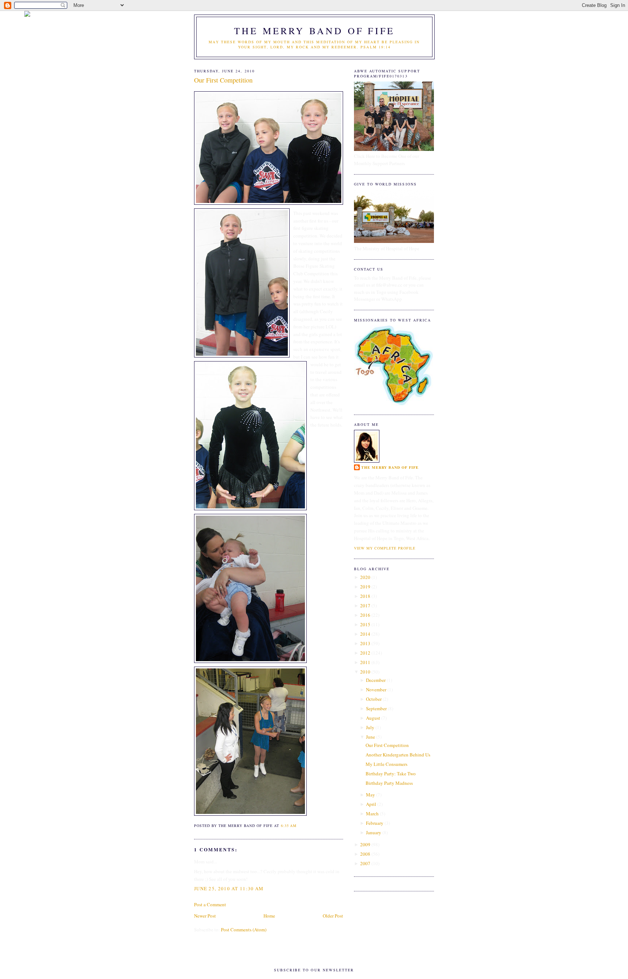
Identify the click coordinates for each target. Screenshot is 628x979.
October (374, 699)
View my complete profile (384, 548)
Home (269, 915)
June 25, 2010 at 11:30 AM (229, 888)
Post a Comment (210, 904)
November (376, 689)
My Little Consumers (386, 764)
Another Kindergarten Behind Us (398, 754)
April (371, 804)
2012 (365, 653)
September (376, 708)
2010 (365, 671)
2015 (365, 624)
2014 (365, 634)
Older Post (333, 915)
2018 (365, 596)
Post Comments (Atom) (243, 929)
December (376, 680)
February (374, 823)
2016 (365, 615)
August (373, 718)
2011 (365, 662)
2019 (365, 586)
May (370, 794)
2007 (365, 863)
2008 (365, 854)
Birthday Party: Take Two (391, 773)
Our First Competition (223, 80)
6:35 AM (289, 825)
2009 (365, 844)
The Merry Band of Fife (314, 30)
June (370, 737)
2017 (365, 605)
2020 (365, 577)
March (372, 813)
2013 (365, 643)
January (373, 832)
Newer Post (205, 915)
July (370, 727)
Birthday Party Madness (389, 783)
